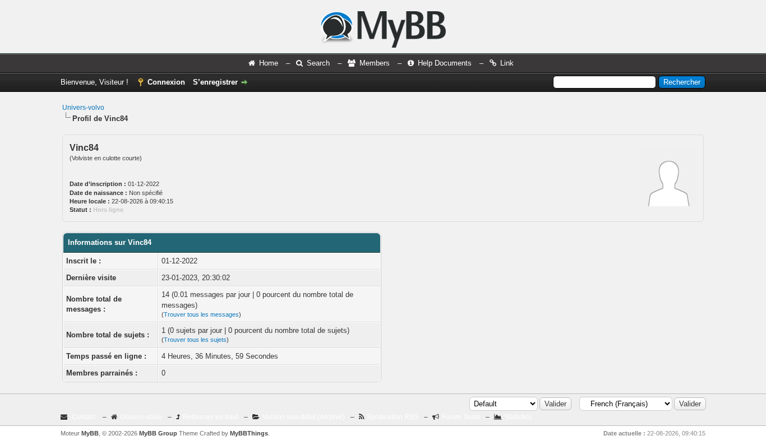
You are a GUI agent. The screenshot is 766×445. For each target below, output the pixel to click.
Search (318, 63)
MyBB (90, 433)
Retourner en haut (210, 417)
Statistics (518, 417)
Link (507, 63)
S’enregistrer (215, 82)
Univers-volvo (83, 108)
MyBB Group (158, 433)
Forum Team (461, 417)
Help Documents (445, 63)
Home (268, 63)
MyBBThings (249, 433)
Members (374, 63)
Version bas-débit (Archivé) (303, 417)
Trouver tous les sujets (195, 339)
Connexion (166, 82)
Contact (83, 417)
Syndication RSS (392, 417)
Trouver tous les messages (201, 314)
